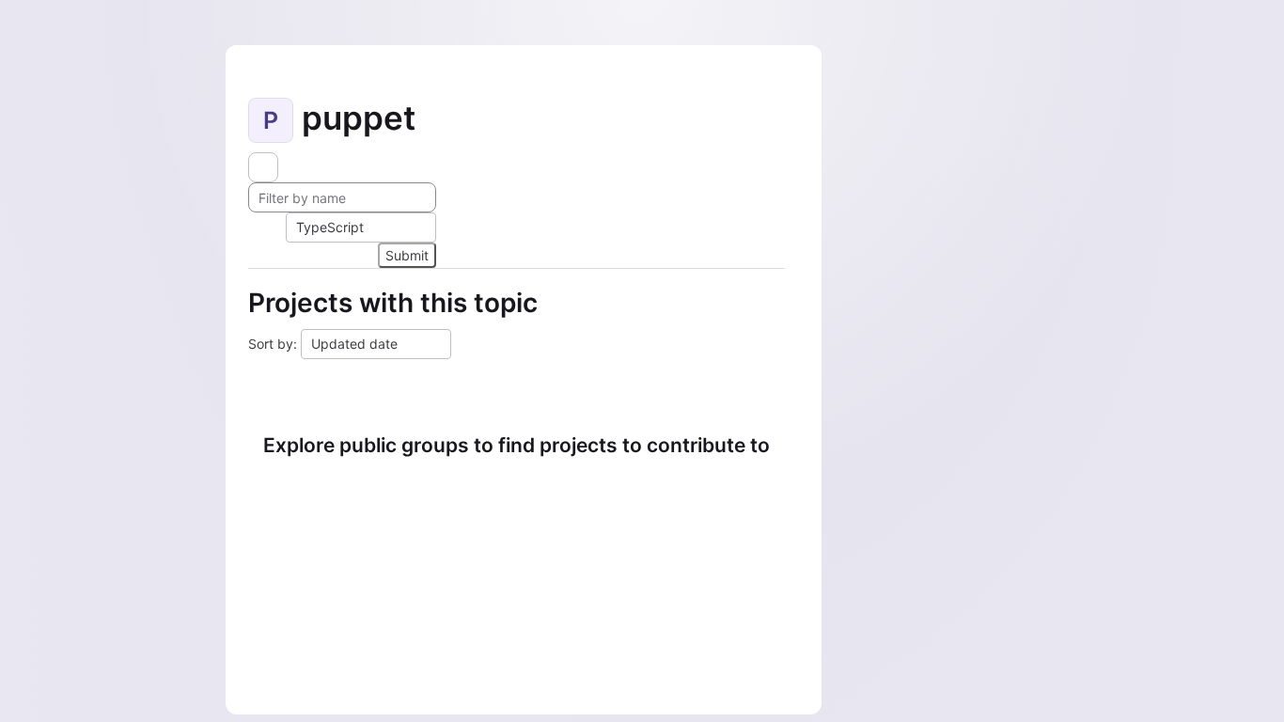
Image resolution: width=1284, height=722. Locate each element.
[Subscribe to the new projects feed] (263, 167)
